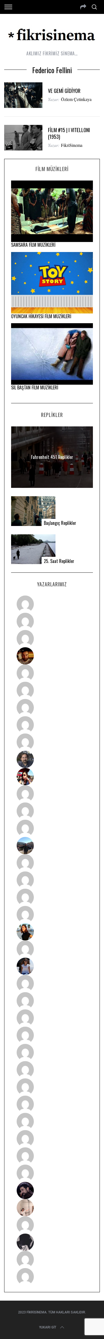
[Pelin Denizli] (52, 1121)
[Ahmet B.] (52, 604)
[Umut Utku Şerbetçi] (52, 914)
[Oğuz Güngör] (52, 1276)
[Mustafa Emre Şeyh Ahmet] (52, 897)
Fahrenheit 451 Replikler (52, 457)
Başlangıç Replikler (60, 523)
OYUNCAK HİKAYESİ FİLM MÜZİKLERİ (41, 316)
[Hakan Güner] (52, 983)
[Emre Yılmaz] (52, 862)
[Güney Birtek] (52, 1190)
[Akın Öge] (52, 811)
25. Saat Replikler (59, 561)
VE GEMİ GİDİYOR (64, 90)
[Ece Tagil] (52, 1138)
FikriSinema (71, 145)
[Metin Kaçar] (52, 673)
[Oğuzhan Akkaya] (52, 1052)
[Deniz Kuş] (52, 655)
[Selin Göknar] (52, 966)
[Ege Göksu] (52, 1000)
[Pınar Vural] (52, 1104)
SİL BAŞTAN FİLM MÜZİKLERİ (34, 387)
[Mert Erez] (52, 1242)
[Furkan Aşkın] (52, 880)
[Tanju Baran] (52, 638)
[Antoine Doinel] (52, 793)
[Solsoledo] (52, 1069)
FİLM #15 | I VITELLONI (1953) (69, 133)
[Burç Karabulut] (52, 742)
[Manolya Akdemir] (52, 1225)
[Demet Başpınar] (52, 828)
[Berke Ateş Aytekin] (52, 949)
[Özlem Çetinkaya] (52, 690)
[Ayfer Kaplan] (52, 776)
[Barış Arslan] (52, 759)
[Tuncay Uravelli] (52, 845)
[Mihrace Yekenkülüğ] (52, 1259)
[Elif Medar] (52, 1207)
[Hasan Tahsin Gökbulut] (52, 1173)
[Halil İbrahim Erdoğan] (52, 621)
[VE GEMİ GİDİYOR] (23, 95)
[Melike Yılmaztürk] (52, 1087)
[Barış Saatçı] (52, 1156)
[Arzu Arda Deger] (52, 707)
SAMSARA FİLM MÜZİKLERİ (33, 244)
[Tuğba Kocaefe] (52, 724)
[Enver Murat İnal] (52, 1035)
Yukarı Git (47, 1327)
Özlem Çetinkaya (76, 99)
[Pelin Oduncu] (52, 931)
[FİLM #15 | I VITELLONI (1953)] (23, 137)
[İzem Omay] (52, 1018)
